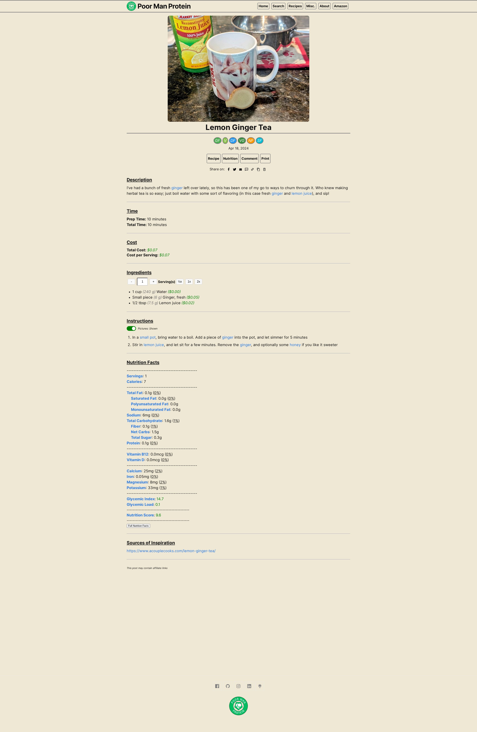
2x (198, 281)
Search (278, 6)
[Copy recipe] (258, 169)
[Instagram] (238, 686)
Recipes (295, 6)
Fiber (135, 426)
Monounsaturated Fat (150, 409)
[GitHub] (227, 686)
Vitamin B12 (137, 454)
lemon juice (302, 193)
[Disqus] (238, 621)
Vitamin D (135, 460)
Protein (133, 443)
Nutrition (230, 158)
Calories (134, 381)
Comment (249, 158)
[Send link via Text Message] (246, 169)
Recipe (213, 158)
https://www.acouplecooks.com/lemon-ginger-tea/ (171, 551)
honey (295, 345)
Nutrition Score (140, 515)
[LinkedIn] (249, 686)
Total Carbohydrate (144, 420)
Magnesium (137, 482)
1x (189, 281)
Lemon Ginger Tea (238, 127)
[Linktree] (259, 686)
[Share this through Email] (241, 169)
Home (263, 6)
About (324, 6)
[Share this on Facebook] (229, 169)
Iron (130, 476)
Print (265, 158)
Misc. (310, 6)
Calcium (134, 471)
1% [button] (176, 420)
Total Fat (135, 393)
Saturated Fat (143, 398)
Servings (135, 376)
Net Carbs (140, 432)
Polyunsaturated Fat (149, 404)
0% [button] (156, 393)
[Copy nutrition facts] (264, 169)
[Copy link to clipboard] (252, 169)
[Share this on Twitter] (235, 169)
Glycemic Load (140, 504)
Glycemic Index (141, 499)
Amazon (340, 6)
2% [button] (158, 471)
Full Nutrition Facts (138, 525)
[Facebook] (217, 686)
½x (180, 281)
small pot (148, 337)
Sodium (133, 415)
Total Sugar (141, 437)
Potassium (136, 488)
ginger (177, 188)
